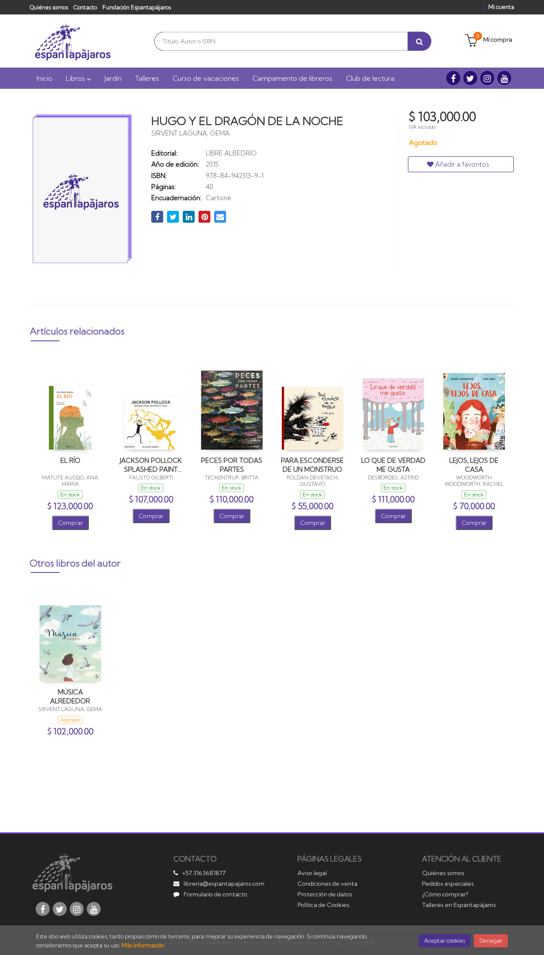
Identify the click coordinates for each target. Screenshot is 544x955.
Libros (76, 78)
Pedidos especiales (448, 883)
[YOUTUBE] (504, 78)
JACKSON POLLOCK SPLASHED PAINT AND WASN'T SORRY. (151, 464)
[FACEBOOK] (453, 78)
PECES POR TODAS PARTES (231, 464)
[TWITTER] (470, 78)
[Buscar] (419, 41)
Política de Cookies (323, 905)
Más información (143, 945)
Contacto (85, 7)
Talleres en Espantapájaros (459, 905)
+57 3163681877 (203, 873)
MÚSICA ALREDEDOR (70, 696)
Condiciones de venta (327, 883)
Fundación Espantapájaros (136, 7)
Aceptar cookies (444, 940)
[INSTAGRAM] (487, 78)
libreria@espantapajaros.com (224, 883)
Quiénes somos (49, 7)
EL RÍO (70, 460)
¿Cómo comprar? (445, 894)
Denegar (490, 940)
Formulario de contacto (215, 894)
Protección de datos (325, 894)
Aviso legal (312, 873)
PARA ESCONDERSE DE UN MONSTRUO (312, 464)
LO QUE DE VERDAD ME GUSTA (393, 464)
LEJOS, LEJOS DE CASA (474, 464)
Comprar (70, 523)
